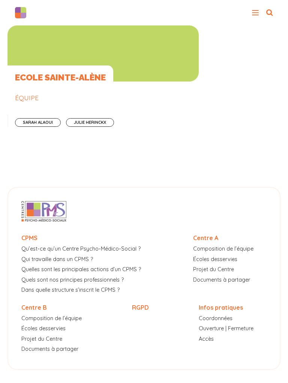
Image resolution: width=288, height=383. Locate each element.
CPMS (29, 238)
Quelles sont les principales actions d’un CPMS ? (81, 269)
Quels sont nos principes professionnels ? (72, 279)
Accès (206, 338)
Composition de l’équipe (223, 248)
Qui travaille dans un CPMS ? (57, 259)
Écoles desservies (215, 259)
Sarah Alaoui (38, 122)
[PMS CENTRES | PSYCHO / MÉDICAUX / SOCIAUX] (22, 12)
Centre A (205, 238)
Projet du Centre (213, 269)
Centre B (34, 307)
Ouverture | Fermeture (226, 328)
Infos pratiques (221, 307)
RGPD (140, 307)
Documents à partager (221, 279)
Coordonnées (215, 318)
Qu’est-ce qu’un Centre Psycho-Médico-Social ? (81, 248)
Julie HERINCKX (90, 122)
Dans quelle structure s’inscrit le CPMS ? (70, 290)
